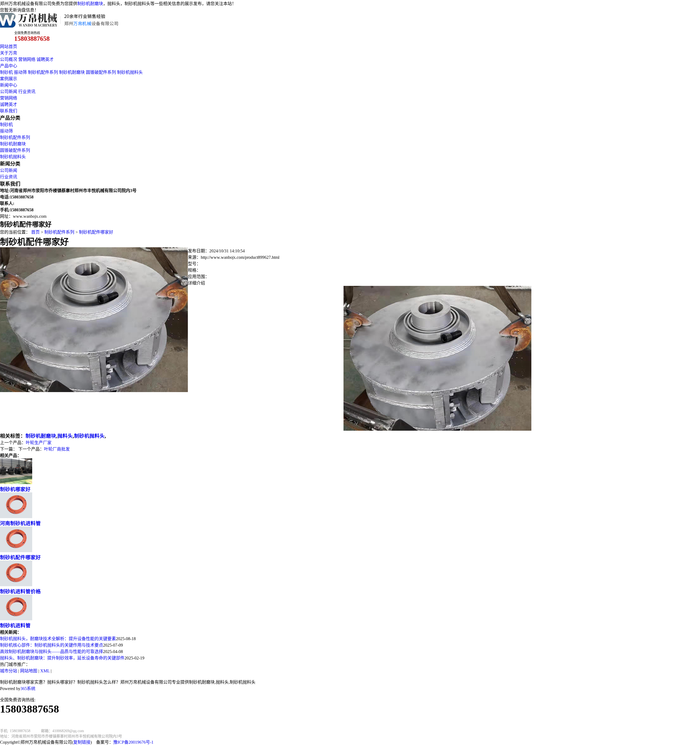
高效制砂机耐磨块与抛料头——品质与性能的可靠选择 (51, 651)
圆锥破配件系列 (101, 72)
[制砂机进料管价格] (16, 584)
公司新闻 (8, 91)
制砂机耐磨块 (90, 3)
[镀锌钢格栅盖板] (94, 390)
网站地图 (28, 671)
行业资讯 (26, 91)
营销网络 (26, 59)
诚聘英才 (45, 59)
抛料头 (65, 436)
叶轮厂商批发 (57, 449)
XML (45, 671)
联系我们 (8, 111)
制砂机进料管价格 (20, 591)
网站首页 (8, 46)
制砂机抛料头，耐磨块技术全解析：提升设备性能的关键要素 (58, 638)
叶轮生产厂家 (39, 442)
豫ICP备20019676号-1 (133, 742)
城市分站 (8, 671)
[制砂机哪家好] (16, 482)
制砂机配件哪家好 (96, 232)
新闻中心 (8, 85)
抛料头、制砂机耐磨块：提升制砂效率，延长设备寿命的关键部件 (62, 658)
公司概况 (8, 59)
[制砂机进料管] (16, 619)
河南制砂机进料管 (20, 523)
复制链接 (81, 742)
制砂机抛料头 (130, 72)
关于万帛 (8, 53)
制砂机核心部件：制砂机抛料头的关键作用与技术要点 (51, 645)
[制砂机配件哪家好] (16, 550)
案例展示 (8, 78)
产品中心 (8, 66)
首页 (35, 232)
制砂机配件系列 (43, 72)
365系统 (27, 688)
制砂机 (6, 72)
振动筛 (20, 72)
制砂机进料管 (15, 625)
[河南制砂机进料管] (16, 516)
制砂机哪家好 (15, 489)
